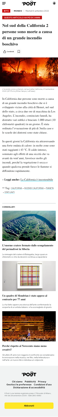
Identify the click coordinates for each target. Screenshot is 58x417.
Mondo (18, 11)
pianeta (50, 188)
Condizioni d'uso (43, 384)
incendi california (34, 188)
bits (6, 11)
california (16, 188)
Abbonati (29, 405)
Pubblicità (30, 381)
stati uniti (10, 192)
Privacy (42, 381)
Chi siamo (17, 381)
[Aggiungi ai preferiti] (18, 51)
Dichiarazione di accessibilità (29, 387)
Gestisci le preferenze (19, 384)
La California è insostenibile (37, 179)
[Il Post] (29, 3)
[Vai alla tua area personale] (54, 3)
